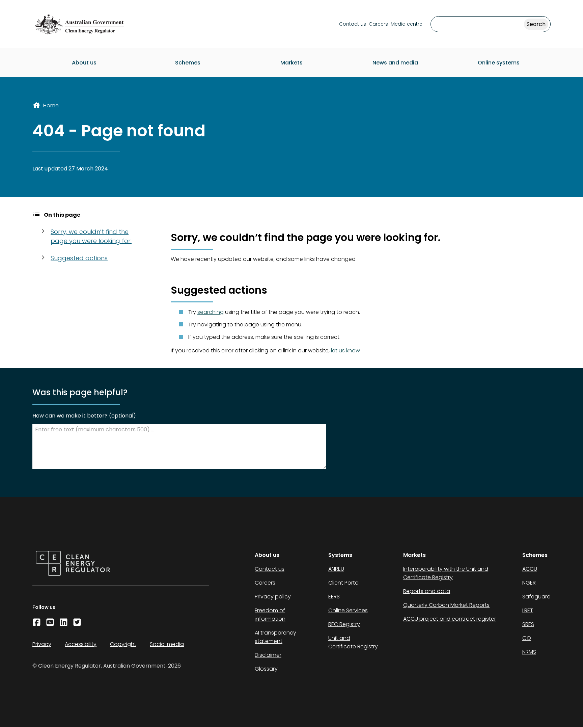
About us (84, 62)
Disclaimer (268, 655)
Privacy (41, 644)
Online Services (348, 610)
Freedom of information (270, 615)
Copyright (123, 644)
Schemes (187, 62)
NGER (529, 583)
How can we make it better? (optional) (84, 416)
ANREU (336, 569)
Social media (167, 644)
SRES (528, 624)
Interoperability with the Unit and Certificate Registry (445, 573)
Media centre (406, 24)
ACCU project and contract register (449, 619)
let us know (345, 350)
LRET (527, 610)
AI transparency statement (275, 637)
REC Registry (344, 624)
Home (51, 105)
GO (526, 638)
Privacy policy (273, 596)
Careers (378, 24)
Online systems (499, 62)
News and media (395, 62)
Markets (291, 62)
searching (210, 312)
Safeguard (536, 596)
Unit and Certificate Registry (353, 642)
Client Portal (344, 583)
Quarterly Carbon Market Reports (446, 605)
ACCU (529, 569)
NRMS (529, 652)
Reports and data (426, 591)
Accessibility (80, 644)
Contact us (352, 24)
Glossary (266, 669)
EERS (334, 596)
